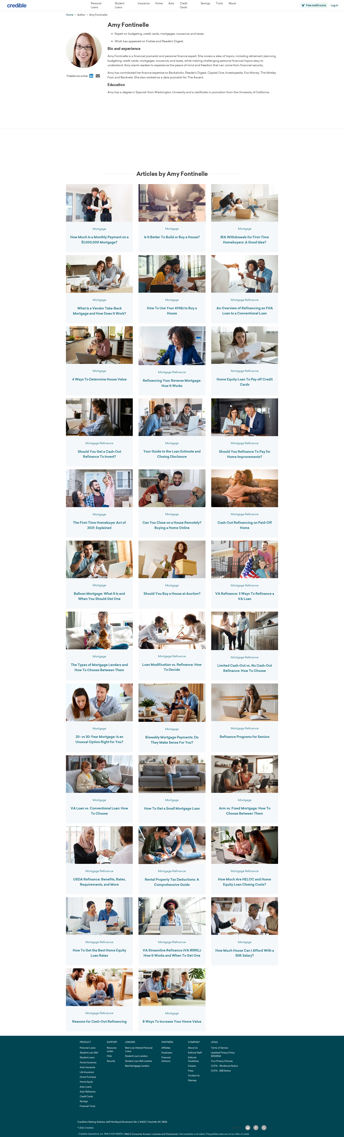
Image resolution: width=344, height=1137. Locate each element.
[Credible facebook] (255, 1127)
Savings (84, 1101)
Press (191, 1070)
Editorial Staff (195, 1052)
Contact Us (194, 1075)
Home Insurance (88, 1062)
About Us (193, 1047)
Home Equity (86, 1081)
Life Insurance (87, 1072)
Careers (192, 1065)
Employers (166, 1052)
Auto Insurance (87, 1067)
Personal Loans (87, 1047)
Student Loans (87, 1057)
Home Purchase (88, 1077)
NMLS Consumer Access (137, 1134)
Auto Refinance (87, 1091)
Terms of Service (219, 1047)
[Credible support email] (247, 1127)
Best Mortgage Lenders (137, 1065)
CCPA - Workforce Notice (224, 1065)
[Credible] (17, 5)
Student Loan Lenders (136, 1056)
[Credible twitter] (263, 1127)
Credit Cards (86, 1096)
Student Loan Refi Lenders (138, 1061)
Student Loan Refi (89, 1052)
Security (111, 1061)
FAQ (109, 1056)
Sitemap (192, 1080)
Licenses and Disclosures (165, 1134)
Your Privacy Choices (222, 1061)
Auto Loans (86, 1086)
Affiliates (165, 1047)
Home (69, 14)
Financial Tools (87, 1106)
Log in (334, 5)
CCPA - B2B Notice (221, 1070)
